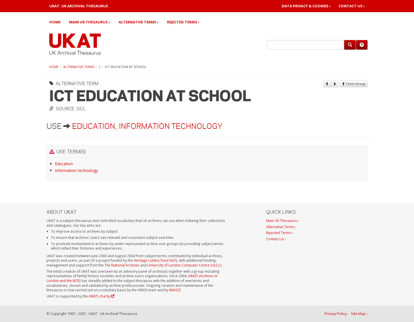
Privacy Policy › (336, 313)
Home (55, 22)
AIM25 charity (100, 296)
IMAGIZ (175, 290)
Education (93, 126)
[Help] (362, 45)
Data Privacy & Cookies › (306, 6)
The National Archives (121, 265)
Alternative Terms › (139, 22)
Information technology (170, 126)
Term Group (355, 83)
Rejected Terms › (183, 22)
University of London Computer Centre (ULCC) (184, 265)
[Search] (350, 45)
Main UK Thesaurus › (89, 22)
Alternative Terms (78, 67)
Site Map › (359, 313)
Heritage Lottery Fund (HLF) (155, 260)
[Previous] (327, 83)
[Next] (334, 83)
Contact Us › (352, 6)
